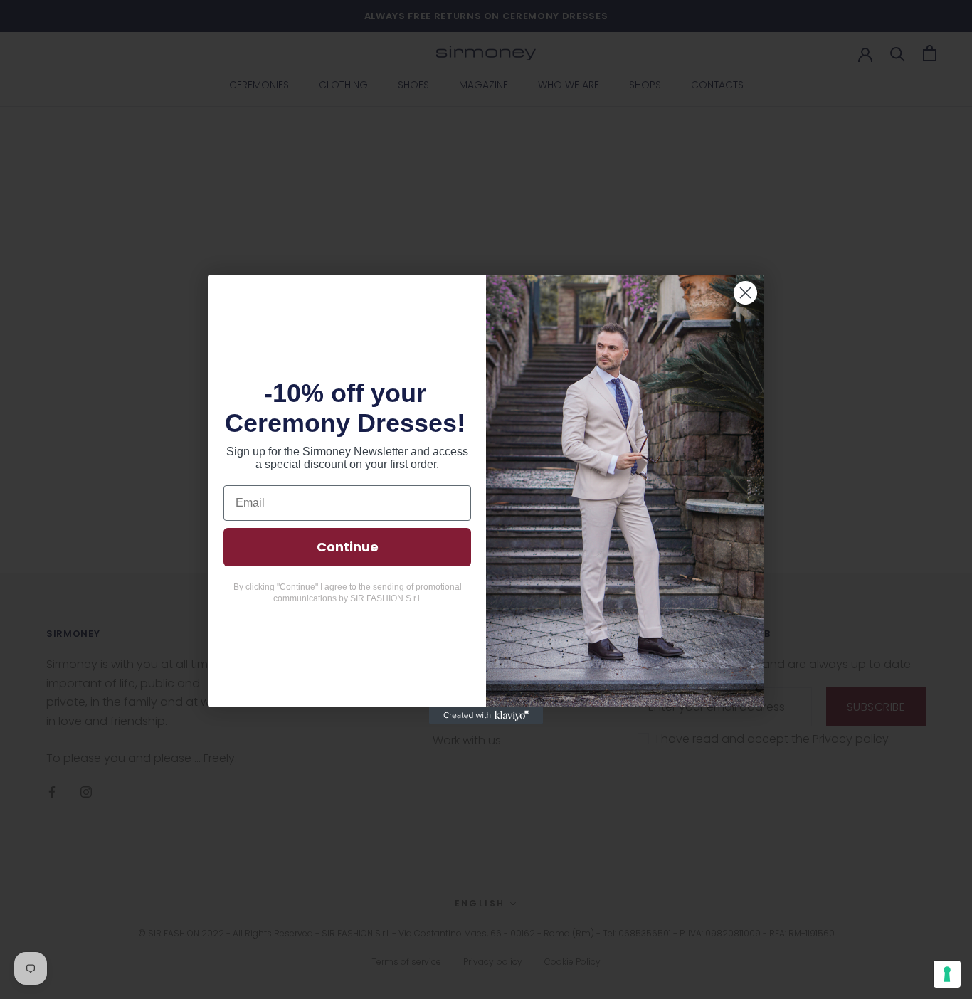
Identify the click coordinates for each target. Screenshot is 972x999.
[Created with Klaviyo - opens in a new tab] (486, 715)
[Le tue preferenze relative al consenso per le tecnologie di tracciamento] (947, 974)
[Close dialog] (745, 292)
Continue (348, 547)
